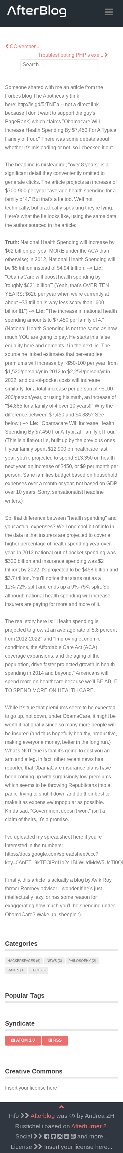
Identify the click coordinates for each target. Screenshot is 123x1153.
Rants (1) (16, 970)
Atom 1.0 (25, 1040)
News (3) (54, 961)
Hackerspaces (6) (24, 961)
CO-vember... (24, 46)
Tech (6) (38, 970)
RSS (57, 1040)
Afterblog (43, 1115)
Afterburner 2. (89, 1126)
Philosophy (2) (82, 961)
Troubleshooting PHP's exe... (71, 55)
